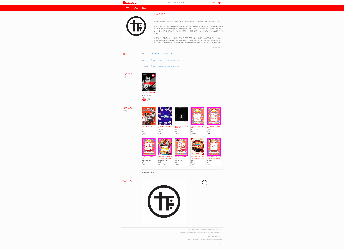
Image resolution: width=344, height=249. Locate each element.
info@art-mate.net (215, 239)
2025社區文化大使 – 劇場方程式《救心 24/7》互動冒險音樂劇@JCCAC (197, 158)
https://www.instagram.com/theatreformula (164, 66)
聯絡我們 (205, 229)
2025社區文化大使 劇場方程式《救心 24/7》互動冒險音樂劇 (165, 158)
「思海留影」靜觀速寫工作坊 (197, 127)
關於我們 (199, 229)
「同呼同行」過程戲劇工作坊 (148, 157)
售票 (144, 8)
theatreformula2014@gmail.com (161, 53)
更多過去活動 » (148, 172)
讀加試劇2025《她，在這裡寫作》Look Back (181, 127)
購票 (136, 8)
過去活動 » (128, 108)
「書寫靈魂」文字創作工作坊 (213, 127)
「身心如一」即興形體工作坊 (181, 157)
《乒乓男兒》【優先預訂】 (148, 92)
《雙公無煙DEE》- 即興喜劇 (165, 127)
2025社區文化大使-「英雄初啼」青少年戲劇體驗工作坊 (214, 158)
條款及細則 (219, 229)
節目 (128, 8)
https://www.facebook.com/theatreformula (164, 60)
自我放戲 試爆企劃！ (147, 126)
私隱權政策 (212, 229)
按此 (221, 236)
